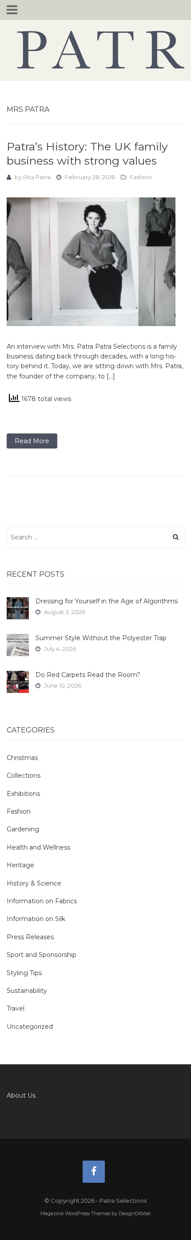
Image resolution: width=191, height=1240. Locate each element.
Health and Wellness (38, 847)
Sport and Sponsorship (41, 955)
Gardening (23, 829)
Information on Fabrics (42, 901)
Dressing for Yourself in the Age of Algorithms (107, 601)
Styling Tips (24, 973)
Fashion (141, 177)
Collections (23, 775)
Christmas (22, 758)
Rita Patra (37, 177)
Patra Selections (95, 49)
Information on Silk (36, 919)
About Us (21, 1095)
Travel (15, 1008)
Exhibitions (23, 794)
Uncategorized (30, 1027)
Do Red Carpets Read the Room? (88, 675)
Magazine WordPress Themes (75, 1213)
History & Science (34, 883)
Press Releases (30, 937)
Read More (32, 441)
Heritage (20, 865)
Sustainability (27, 991)
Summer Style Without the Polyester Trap (101, 638)
